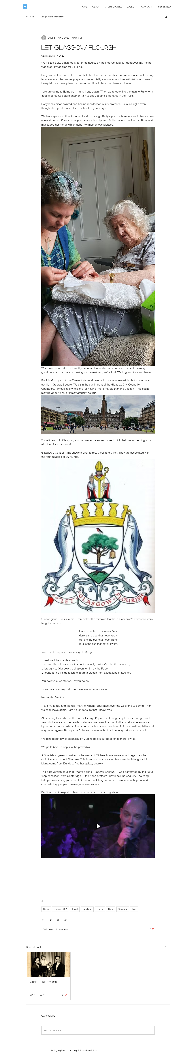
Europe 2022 (60, 909)
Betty (110, 909)
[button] (166, 17)
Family (100, 909)
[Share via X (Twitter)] (50, 919)
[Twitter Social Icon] (25, 6)
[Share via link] (65, 919)
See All (166, 946)
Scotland (87, 909)
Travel (75, 909)
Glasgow (122, 909)
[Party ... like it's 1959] (48, 964)
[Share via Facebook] (42, 919)
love (134, 909)
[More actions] (153, 38)
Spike (46, 909)
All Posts (30, 16)
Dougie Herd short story (52, 16)
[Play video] (98, 826)
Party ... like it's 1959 (43, 982)
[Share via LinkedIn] (57, 919)
